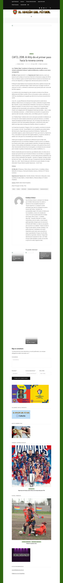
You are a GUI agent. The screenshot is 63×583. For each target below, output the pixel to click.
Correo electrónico (30, 370)
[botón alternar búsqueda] (50, 8)
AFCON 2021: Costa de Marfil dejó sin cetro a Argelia (44, 256)
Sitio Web (41, 370)
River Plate (40, 488)
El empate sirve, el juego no (31, 490)
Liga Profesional (15, 1)
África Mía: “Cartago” (30, 342)
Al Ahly (18, 189)
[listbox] (31, 468)
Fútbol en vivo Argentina (18, 573)
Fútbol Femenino (15, 4)
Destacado (33, 488)
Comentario (15, 357)
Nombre (14, 370)
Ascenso (22, 1)
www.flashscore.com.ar (18, 570)
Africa (14, 189)
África (31, 53)
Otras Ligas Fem (36, 537)
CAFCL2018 (24, 189)
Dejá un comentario (43, 64)
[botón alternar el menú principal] (31, 16)
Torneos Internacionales (31, 1)
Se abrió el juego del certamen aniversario (31, 539)
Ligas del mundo (41, 1)
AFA (28, 4)
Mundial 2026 (23, 4)
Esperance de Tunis (44, 189)
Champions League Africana (33, 189)
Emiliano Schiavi (20, 64)
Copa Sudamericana (24, 488)
